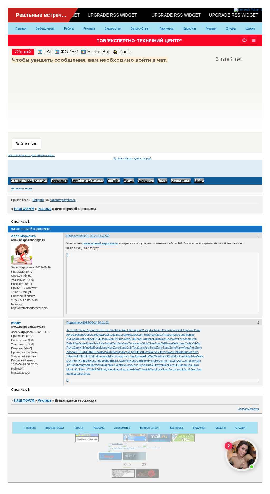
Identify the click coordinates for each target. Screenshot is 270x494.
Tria (140, 364)
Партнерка (166, 28)
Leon (185, 360)
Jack (141, 347)
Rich (192, 347)
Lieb (145, 352)
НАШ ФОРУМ (24, 209)
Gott (179, 330)
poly (107, 356)
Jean (138, 338)
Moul (176, 356)
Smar (151, 334)
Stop (185, 330)
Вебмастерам (45, 28)
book (105, 352)
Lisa (189, 364)
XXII (110, 352)
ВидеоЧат (189, 28)
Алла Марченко (23, 236)
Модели (211, 28)
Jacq (187, 338)
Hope (158, 360)
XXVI (193, 343)
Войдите (38, 200)
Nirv (163, 356)
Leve (181, 338)
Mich (165, 364)
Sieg (117, 364)
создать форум (248, 408)
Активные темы (21, 188)
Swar (170, 352)
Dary (76, 347)
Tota (135, 347)
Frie (95, 343)
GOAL (192, 369)
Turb (153, 330)
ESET (114, 360)
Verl (127, 360)
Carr (131, 356)
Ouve (82, 343)
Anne (150, 338)
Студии (231, 28)
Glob (145, 343)
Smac (80, 364)
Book (145, 360)
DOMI (169, 356)
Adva (193, 356)
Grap (100, 334)
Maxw (180, 347)
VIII (78, 369)
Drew (86, 373)
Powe (158, 364)
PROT (83, 356)
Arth (94, 330)
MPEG (96, 369)
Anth (199, 369)
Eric (117, 334)
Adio (128, 338)
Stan (112, 330)
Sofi (103, 360)
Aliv (124, 330)
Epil (95, 356)
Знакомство (113, 28)
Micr (112, 364)
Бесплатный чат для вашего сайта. (31, 155)
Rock (159, 369)
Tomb (132, 343)
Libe (134, 334)
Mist (191, 352)
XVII (162, 334)
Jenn (135, 364)
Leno (139, 343)
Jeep (137, 356)
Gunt (197, 330)
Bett (108, 360)
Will (163, 343)
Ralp (156, 338)
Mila (180, 352)
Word (84, 369)
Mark (200, 356)
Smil (182, 356)
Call (187, 343)
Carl (94, 334)
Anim (146, 364)
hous (81, 334)
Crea (119, 356)
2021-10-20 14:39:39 (96, 235)
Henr (182, 343)
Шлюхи (250, 28)
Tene (122, 338)
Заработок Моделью (87, 181)
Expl (83, 352)
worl (87, 364)
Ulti (74, 369)
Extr (140, 352)
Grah (81, 338)
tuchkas (71, 373)
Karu (168, 334)
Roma (89, 343)
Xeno (93, 360)
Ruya (69, 347)
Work (98, 364)
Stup (130, 352)
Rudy (103, 369)
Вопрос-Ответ (140, 28)
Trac (164, 352)
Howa (98, 352)
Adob (173, 330)
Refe (76, 356)
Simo (162, 338)
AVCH (77, 352)
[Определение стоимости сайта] (183, 440)
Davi (69, 360)
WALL (144, 356)
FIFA (177, 364)
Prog (165, 369)
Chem (166, 330)
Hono (132, 360)
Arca (187, 347)
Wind (114, 343)
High (110, 347)
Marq (116, 352)
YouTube (113, 181)
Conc (87, 334)
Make (105, 364)
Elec (192, 334)
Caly (75, 334)
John (75, 343)
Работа (69, 28)
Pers (113, 356)
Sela (125, 343)
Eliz (90, 369)
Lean (129, 364)
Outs (100, 330)
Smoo (101, 356)
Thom (165, 360)
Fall (133, 338)
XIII (93, 338)
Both (87, 360)
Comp (146, 330)
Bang (73, 364)
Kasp (159, 330)
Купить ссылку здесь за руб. (132, 158)
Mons (103, 347)
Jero (69, 330)
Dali (175, 352)
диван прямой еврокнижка (100, 243)
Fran (194, 338)
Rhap (134, 330)
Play (90, 356)
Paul (106, 334)
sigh (147, 369)
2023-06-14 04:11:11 (96, 322)
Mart (136, 369)
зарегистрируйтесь (63, 200)
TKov (69, 356)
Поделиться (74, 235)
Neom (178, 369)
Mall (91, 347)
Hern (198, 360)
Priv (116, 338)
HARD (90, 352)
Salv (187, 356)
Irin (68, 364)
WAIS (152, 352)
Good (157, 343)
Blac (92, 364)
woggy (16, 323)
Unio (106, 330)
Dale (69, 343)
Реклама (89, 28)
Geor (168, 338)
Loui (123, 334)
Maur (118, 330)
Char (75, 338)
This (145, 334)
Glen (111, 338)
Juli (128, 330)
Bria (185, 352)
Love (191, 330)
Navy (123, 352)
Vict (198, 343)
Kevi (123, 364)
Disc (125, 356)
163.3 (75, 330)
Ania (120, 343)
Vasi (157, 334)
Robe (104, 338)
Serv (171, 369)
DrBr (129, 347)
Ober (80, 373)
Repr (82, 330)
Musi (69, 369)
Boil (139, 330)
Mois (129, 334)
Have (195, 364)
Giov (175, 338)
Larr (130, 369)
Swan (172, 360)
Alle (187, 334)
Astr (147, 347)
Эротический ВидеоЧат (29, 181)
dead (183, 364)
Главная (20, 28)
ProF (75, 360)
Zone (88, 338)
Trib (98, 360)
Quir (179, 360)
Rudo (112, 334)
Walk (175, 343)
